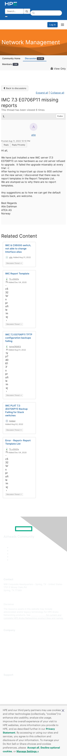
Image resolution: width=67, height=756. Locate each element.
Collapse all (57, 92)
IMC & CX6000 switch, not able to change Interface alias (18, 248)
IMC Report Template (17, 273)
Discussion (34, 58)
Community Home (11, 58)
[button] (63, 710)
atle (33, 134)
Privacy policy (11, 653)
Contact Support (12, 684)
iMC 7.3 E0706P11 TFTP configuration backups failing (18, 338)
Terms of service (12, 658)
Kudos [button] (60, 116)
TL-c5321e (14, 279)
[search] (26, 11)
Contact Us (9, 644)
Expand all (42, 92)
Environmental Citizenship (17, 648)
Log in (52, 24)
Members (9, 64)
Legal (6, 662)
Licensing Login (11, 698)
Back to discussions (15, 88)
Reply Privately (18, 145)
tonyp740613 (15, 346)
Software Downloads (14, 693)
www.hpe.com (38, 615)
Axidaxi (12, 421)
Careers (8, 639)
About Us (8, 635)
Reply (6, 145)
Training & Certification (15, 688)
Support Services (12, 679)
